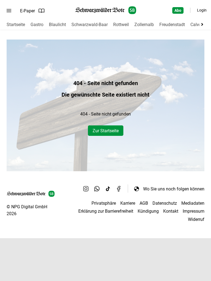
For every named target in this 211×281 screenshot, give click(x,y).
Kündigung (148, 211)
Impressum (193, 211)
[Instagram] (86, 188)
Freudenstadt (172, 24)
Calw (195, 24)
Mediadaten (192, 203)
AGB (144, 203)
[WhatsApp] (97, 188)
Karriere (127, 203)
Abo (177, 10)
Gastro (36, 24)
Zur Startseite (106, 130)
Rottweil (121, 24)
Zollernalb (144, 24)
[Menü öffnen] (9, 10)
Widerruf (196, 219)
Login (202, 10)
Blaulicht (57, 24)
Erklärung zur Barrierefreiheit (105, 211)
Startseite (16, 24)
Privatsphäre (103, 203)
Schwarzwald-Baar (89, 24)
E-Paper (27, 10)
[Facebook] (119, 188)
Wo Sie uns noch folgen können (173, 189)
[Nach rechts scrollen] (201, 24)
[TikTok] (108, 188)
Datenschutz (164, 203)
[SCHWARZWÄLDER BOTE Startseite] (105, 10)
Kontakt (170, 211)
